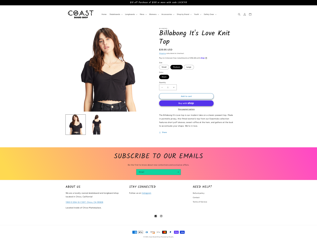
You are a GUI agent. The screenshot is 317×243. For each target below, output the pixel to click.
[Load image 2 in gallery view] (97, 125)
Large (188, 67)
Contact (196, 197)
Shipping (162, 53)
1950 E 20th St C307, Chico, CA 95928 (84, 202)
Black (164, 77)
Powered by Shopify (167, 237)
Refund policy (199, 193)
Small (164, 67)
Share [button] (164, 132)
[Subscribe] (178, 172)
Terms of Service (200, 202)
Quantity (162, 82)
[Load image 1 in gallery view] (76, 125)
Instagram (146, 193)
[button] (116, 14)
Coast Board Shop (154, 237)
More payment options (186, 109)
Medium (176, 67)
